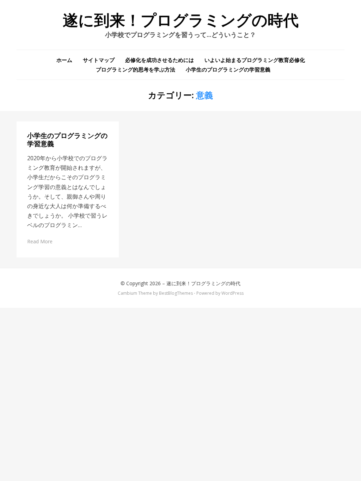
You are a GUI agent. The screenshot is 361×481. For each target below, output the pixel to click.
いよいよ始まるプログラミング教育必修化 (254, 59)
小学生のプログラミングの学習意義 (228, 69)
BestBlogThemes (176, 293)
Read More (40, 241)
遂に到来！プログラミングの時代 (181, 20)
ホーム (64, 59)
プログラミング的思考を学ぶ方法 (135, 69)
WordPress (232, 293)
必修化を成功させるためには (159, 59)
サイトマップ (99, 59)
